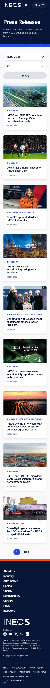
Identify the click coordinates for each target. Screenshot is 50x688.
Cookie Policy (9, 672)
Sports (7, 586)
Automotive (10, 581)
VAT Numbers (24, 672)
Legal (5, 668)
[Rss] (21, 634)
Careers (8, 600)
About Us (9, 571)
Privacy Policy (36, 668)
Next (28, 552)
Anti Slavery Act (19, 668)
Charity (7, 591)
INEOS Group (13, 56)
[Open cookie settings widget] (4, 683)
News (6, 605)
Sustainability (11, 595)
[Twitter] (16, 634)
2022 (9, 66)
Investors (9, 610)
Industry (8, 576)
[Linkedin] (27, 634)
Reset (24, 75)
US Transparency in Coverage (16, 676)
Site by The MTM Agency (13, 680)
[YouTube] (10, 634)
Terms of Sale (39, 672)
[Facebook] (5, 634)
